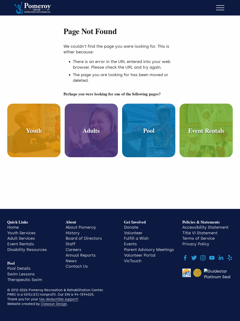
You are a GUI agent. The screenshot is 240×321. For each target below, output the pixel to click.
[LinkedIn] (221, 258)
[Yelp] (229, 258)
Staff (70, 244)
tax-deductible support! (58, 299)
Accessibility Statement (205, 227)
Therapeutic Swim (24, 279)
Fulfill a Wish (136, 238)
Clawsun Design (54, 304)
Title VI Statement (200, 233)
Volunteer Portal (140, 255)
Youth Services (21, 233)
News (71, 260)
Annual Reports (81, 255)
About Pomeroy (81, 227)
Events (130, 244)
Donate (131, 227)
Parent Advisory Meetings (149, 249)
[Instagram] (203, 258)
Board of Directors (84, 238)
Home (13, 227)
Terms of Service (198, 238)
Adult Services (21, 238)
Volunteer (133, 233)
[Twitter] (194, 258)
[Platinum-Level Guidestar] (218, 274)
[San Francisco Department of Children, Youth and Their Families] (186, 274)
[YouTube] (212, 258)
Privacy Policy (195, 244)
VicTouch (132, 260)
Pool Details (18, 268)
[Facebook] (185, 258)
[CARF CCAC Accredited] (197, 274)
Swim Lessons (21, 274)
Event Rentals (20, 244)
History (73, 233)
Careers (73, 249)
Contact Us (77, 266)
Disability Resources (27, 249)
